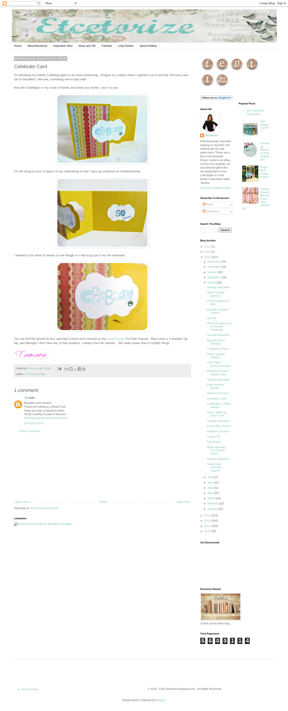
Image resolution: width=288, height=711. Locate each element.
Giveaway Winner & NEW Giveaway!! (265, 151)
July (210, 477)
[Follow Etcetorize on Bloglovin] (216, 99)
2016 (207, 246)
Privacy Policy (29, 689)
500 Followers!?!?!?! (264, 126)
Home (18, 45)
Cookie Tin (213, 436)
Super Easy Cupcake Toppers (214, 467)
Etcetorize (211, 135)
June (210, 482)
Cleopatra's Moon (218, 348)
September (214, 277)
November (214, 266)
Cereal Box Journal (219, 426)
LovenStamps (116, 338)
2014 (207, 257)
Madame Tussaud (218, 431)
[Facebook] (207, 70)
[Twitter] (252, 70)
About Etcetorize (37, 45)
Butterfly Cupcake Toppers (218, 311)
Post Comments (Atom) (45, 508)
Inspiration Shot (62, 45)
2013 (207, 515)
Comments (212, 211)
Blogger (160, 700)
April (210, 493)
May (210, 487)
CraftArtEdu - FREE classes (219, 405)
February (213, 503)
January (212, 509)
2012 (207, 520)
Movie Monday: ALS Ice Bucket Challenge (219, 326)
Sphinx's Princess (218, 393)
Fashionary (214, 441)
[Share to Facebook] (79, 369)
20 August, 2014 (34, 423)
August (212, 282)
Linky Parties (126, 45)
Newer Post (22, 502)
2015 (207, 251)
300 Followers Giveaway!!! (255, 112)
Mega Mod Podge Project (264, 172)
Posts (209, 204)
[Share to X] (75, 369)
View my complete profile (215, 187)
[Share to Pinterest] (83, 369)
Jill (26, 397)
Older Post (183, 502)
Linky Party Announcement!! (218, 364)
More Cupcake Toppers (216, 356)
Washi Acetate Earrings (215, 294)
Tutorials (106, 45)
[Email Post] (59, 368)
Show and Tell (87, 45)
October (212, 272)
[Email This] (66, 369)
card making (31, 374)
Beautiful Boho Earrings (216, 342)
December (214, 261)
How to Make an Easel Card (217, 414)
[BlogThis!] (71, 369)
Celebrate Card (216, 398)
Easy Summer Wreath (215, 386)
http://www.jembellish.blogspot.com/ (46, 418)
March (211, 498)
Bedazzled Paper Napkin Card (217, 372)
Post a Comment (30, 431)
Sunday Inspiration (218, 287)
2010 (207, 531)
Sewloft (211, 318)
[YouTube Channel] (222, 86)
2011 (207, 526)
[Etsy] (222, 70)
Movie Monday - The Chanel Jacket (217, 450)
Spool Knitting (148, 45)
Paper (42, 374)
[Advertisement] (102, 467)
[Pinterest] (237, 70)
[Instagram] (207, 86)
